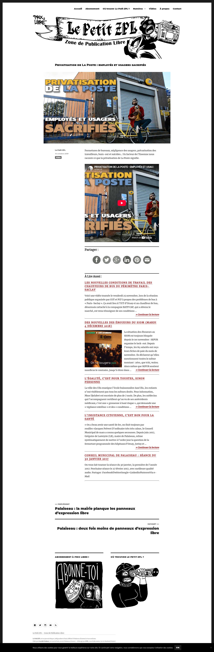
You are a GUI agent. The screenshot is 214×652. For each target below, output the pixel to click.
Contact (177, 9)
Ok (178, 647)
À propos (164, 9)
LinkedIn (127, 259)
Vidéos (152, 9)
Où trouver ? (116, 9)
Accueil (78, 9)
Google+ (117, 259)
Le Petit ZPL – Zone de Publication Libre (48, 633)
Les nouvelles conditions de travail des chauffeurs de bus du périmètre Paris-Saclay (118, 286)
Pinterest (137, 259)
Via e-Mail (147, 259)
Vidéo (58, 157)
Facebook (96, 259)
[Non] (211, 647)
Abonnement (92, 9)
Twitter (106, 259)
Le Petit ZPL (60, 150)
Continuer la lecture (148, 314)
